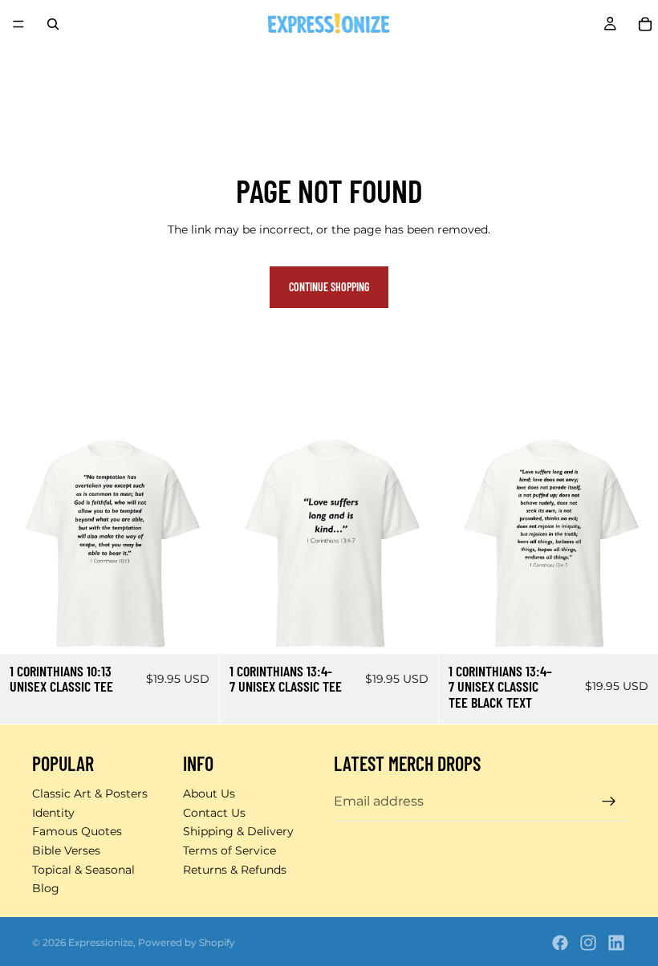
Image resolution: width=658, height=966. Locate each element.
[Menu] (18, 24)
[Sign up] (609, 801)
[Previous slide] (24, 544)
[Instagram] (588, 942)
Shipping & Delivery (238, 831)
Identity (53, 813)
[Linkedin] (616, 942)
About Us (209, 793)
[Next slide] (195, 544)
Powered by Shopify (186, 942)
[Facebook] (560, 942)
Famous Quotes (77, 831)
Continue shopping (329, 287)
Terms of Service (229, 850)
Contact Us (214, 813)
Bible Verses (66, 850)
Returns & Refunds (234, 869)
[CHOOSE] (194, 629)
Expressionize (100, 942)
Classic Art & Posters (90, 793)
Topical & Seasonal (83, 869)
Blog (45, 888)
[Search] (53, 24)
